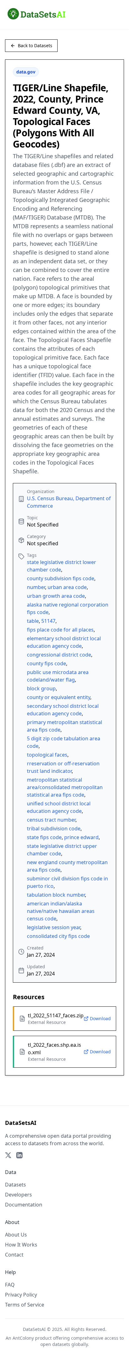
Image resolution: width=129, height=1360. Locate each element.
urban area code (67, 587)
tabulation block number (56, 894)
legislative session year (53, 927)
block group (41, 688)
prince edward (81, 837)
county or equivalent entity (58, 697)
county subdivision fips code (60, 578)
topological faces (47, 754)
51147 (48, 620)
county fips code (46, 663)
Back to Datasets (35, 45)
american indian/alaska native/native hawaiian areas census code (61, 911)
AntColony (23, 1338)
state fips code (44, 837)
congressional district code (59, 654)
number (36, 587)
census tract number (51, 819)
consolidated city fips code (58, 936)
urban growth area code (56, 595)
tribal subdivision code (53, 828)
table (33, 620)
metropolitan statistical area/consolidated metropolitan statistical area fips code (65, 787)
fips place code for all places (60, 629)
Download (100, 1018)
